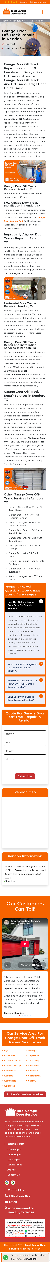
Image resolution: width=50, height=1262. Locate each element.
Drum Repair (14, 1154)
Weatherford (10, 1081)
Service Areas (14, 1164)
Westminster (10, 1070)
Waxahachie (9, 1086)
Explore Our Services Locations (25, 1094)
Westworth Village (12, 1065)
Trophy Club (33, 1055)
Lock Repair (13, 1159)
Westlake (8, 1075)
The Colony (33, 1060)
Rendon (16, 21)
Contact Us (13, 1175)
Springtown (33, 1065)
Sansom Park (34, 1075)
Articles (11, 1170)
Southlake (33, 1070)
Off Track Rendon (33, 21)
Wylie (6, 1050)
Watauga (32, 1050)
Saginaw (32, 1081)
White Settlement (12, 1060)
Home (5, 21)
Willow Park (9, 1055)
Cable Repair (14, 1149)
